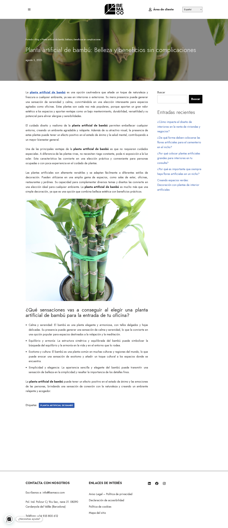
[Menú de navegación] (29, 9)
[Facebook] (157, 483)
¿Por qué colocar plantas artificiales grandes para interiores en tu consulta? (178, 158)
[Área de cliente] (150, 9)
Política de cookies (100, 507)
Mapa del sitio (97, 513)
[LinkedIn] (149, 483)
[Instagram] (164, 483)
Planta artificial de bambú (56, 405)
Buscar (161, 92)
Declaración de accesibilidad (106, 500)
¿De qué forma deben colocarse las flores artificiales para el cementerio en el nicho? (179, 142)
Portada (29, 39)
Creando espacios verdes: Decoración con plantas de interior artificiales (178, 185)
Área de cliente (163, 9)
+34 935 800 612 (47, 516)
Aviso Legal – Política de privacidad (110, 494)
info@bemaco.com (53, 493)
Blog (37, 39)
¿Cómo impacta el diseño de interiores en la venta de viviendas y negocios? (178, 126)
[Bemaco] (114, 9)
